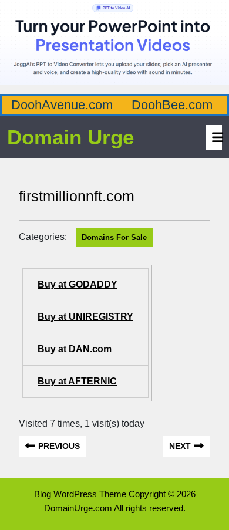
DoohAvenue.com (62, 104)
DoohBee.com (172, 104)
